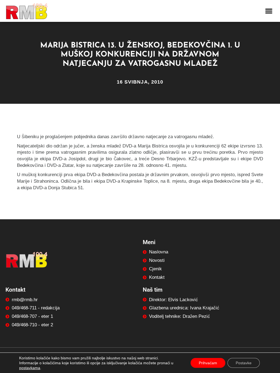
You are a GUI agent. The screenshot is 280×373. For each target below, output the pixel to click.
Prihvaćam (208, 363)
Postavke (244, 363)
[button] (269, 11)
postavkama (29, 368)
